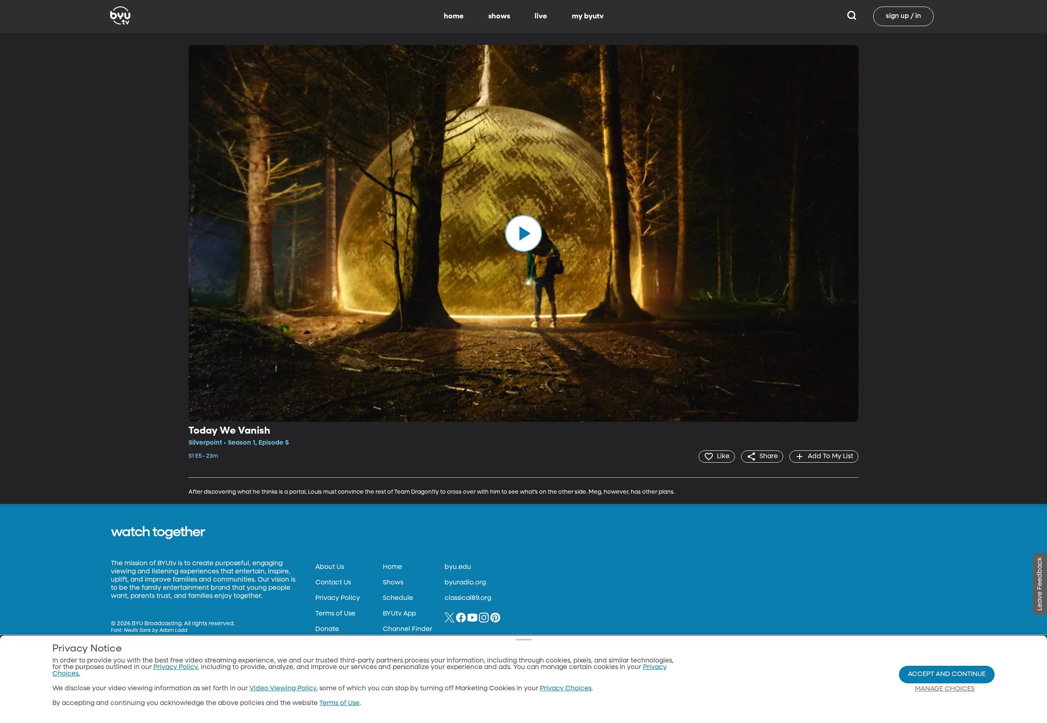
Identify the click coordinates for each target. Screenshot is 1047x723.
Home (392, 567)
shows (499, 16)
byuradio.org (465, 583)
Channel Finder (407, 629)
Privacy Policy (337, 598)
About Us (329, 567)
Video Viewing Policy (282, 688)
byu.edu (458, 567)
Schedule (398, 598)
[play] (523, 233)
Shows (393, 583)
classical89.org (468, 598)
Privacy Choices (565, 688)
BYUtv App (399, 614)
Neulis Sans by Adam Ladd (155, 630)
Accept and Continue (947, 674)
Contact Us (333, 583)
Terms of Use (335, 614)
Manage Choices (945, 689)
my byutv (588, 16)
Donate (327, 629)
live (541, 16)
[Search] (851, 16)
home (454, 16)
